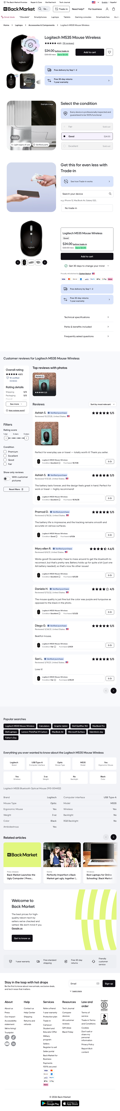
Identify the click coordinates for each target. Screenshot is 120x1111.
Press (7, 1012)
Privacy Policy (88, 1044)
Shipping (28, 1016)
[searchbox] (46, 9)
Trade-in (47, 1020)
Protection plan (50, 1016)
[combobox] (87, 193)
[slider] (6, 438)
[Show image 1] (24, 262)
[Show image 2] (31, 262)
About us (9, 1008)
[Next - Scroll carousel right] (113, 837)
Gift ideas (66, 1027)
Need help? (78, 8)
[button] (30, 45)
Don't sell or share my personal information (87, 1036)
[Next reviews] (113, 691)
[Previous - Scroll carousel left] (106, 837)
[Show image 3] (38, 262)
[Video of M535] (27, 81)
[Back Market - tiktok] (13, 1037)
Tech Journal (68, 1008)
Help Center (29, 1012)
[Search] (40, 8)
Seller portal (48, 1051)
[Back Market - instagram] (7, 1037)
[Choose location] (96, 2)
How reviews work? (17, 410)
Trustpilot (9, 1032)
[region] (74, 385)
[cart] (113, 9)
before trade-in (62, 51)
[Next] (44, 262)
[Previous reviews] (106, 691)
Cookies (85, 1027)
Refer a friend (49, 1008)
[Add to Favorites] (109, 52)
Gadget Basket (85, 273)
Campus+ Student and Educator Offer (50, 1028)
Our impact (10, 1016)
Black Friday (67, 1032)
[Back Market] (19, 9)
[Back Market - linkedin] (13, 1043)
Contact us (29, 1008)
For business (95, 8)
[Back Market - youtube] (7, 1043)
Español (113, 2)
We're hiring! (10, 1028)
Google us (17, 928)
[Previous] (18, 262)
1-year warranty (50, 1012)
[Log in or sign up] (107, 9)
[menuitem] (40, 17)
